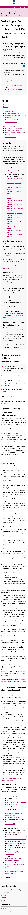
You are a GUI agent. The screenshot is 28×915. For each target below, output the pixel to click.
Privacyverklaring (6, 911)
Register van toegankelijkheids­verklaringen (11, 12)
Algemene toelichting (9, 126)
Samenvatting (7, 105)
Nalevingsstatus (9, 109)
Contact (3, 900)
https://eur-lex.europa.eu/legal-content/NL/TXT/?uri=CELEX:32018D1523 (14, 824)
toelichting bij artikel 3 (12, 681)
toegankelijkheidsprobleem (14, 89)
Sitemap (3, 895)
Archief (3, 898)
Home (2, 10)
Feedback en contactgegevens (13, 113)
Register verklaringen (10, 7)
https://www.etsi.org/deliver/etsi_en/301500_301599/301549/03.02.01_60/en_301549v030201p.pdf (16, 839)
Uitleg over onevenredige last (13, 130)
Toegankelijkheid (6, 892)
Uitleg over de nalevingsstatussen (14, 128)
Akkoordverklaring (10, 111)
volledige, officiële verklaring (14, 85)
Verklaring (6, 107)
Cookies (3, 908)
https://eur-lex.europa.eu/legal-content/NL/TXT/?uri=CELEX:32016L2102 (14, 815)
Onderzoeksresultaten (11, 122)
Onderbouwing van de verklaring (12, 120)
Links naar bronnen (10, 137)
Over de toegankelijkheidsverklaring (11, 890)
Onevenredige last (10, 124)
